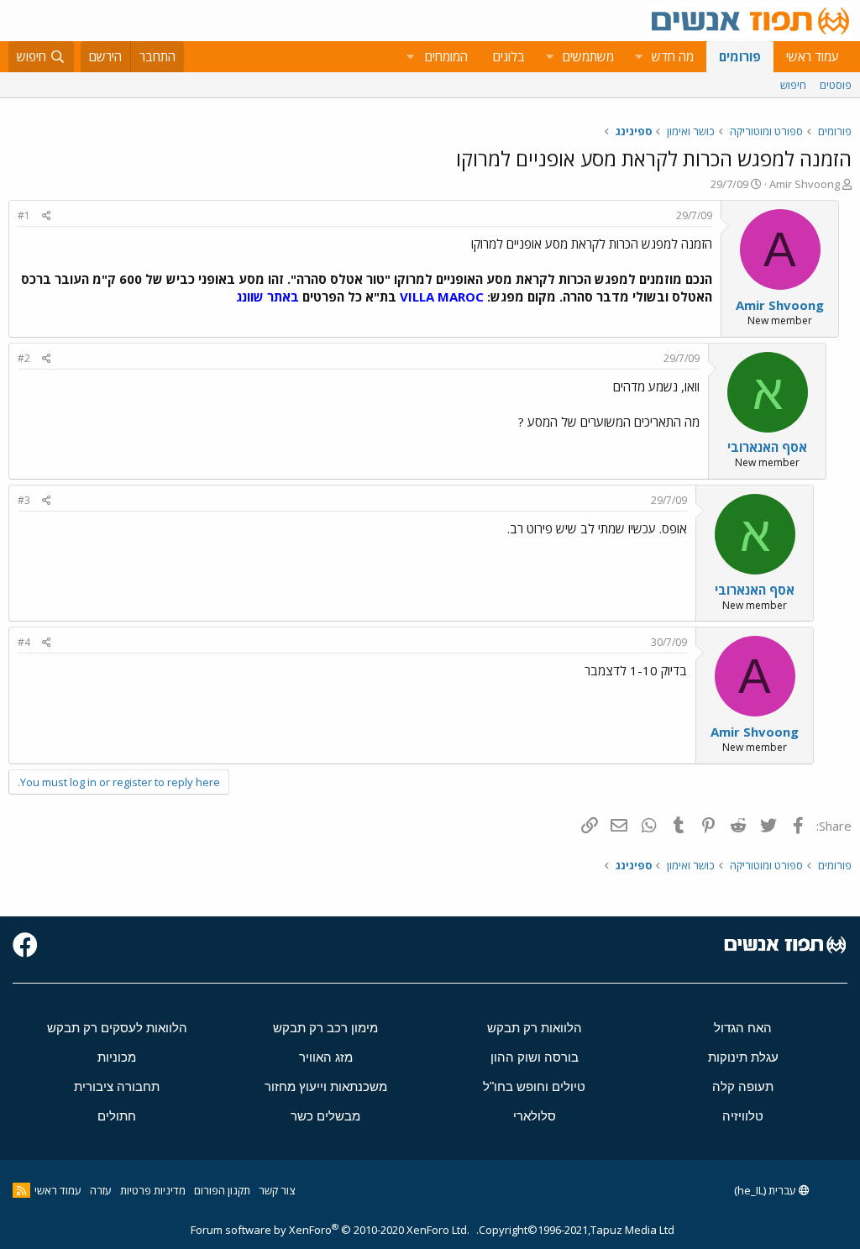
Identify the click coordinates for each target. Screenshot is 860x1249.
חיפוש (793, 84)
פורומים (740, 56)
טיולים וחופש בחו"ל (534, 1086)
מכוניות (116, 1057)
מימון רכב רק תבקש (325, 1028)
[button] (638, 56)
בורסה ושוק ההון (534, 1057)
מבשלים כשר (325, 1116)
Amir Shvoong (804, 184)
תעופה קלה (742, 1086)
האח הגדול (743, 1028)
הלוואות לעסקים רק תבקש (117, 1028)
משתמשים (588, 56)
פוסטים (836, 84)
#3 (24, 500)
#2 (24, 358)
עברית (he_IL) (766, 1190)
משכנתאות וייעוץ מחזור (326, 1086)
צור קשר (277, 1190)
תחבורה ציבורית (117, 1086)
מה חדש (673, 56)
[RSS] (21, 1190)
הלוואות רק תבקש (534, 1028)
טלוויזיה (742, 1116)
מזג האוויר (326, 1057)
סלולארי (534, 1116)
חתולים (116, 1116)
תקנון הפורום (222, 1190)
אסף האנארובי (767, 446)
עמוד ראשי (812, 56)
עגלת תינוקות (743, 1057)
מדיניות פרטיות (153, 1190)
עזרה (101, 1190)
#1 (24, 215)
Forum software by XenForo (330, 1229)
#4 (24, 642)
